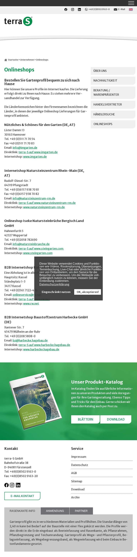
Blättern (85, 419)
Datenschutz (79, 465)
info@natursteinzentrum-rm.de (34, 198)
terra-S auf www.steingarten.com (41, 248)
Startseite (13, 60)
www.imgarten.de (35, 156)
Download (116, 419)
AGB (74, 473)
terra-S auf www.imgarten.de (38, 152)
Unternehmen (27, 60)
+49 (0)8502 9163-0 (99, 9)
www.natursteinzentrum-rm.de (44, 207)
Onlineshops (102, 124)
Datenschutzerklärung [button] (54, 284)
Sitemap (76, 481)
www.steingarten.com (37, 253)
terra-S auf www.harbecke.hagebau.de (44, 345)
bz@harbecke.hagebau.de (30, 340)
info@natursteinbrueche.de (31, 244)
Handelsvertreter (107, 104)
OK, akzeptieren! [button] (88, 292)
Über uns (100, 71)
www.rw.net (31, 303)
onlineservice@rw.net (27, 295)
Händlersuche (104, 114)
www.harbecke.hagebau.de (41, 349)
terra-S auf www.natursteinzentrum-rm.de (47, 203)
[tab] (22, 511)
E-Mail (121, 9)
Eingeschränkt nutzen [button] (56, 292)
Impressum (78, 456)
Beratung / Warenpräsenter (106, 93)
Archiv (75, 497)
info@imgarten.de (25, 147)
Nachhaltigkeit (105, 80)
